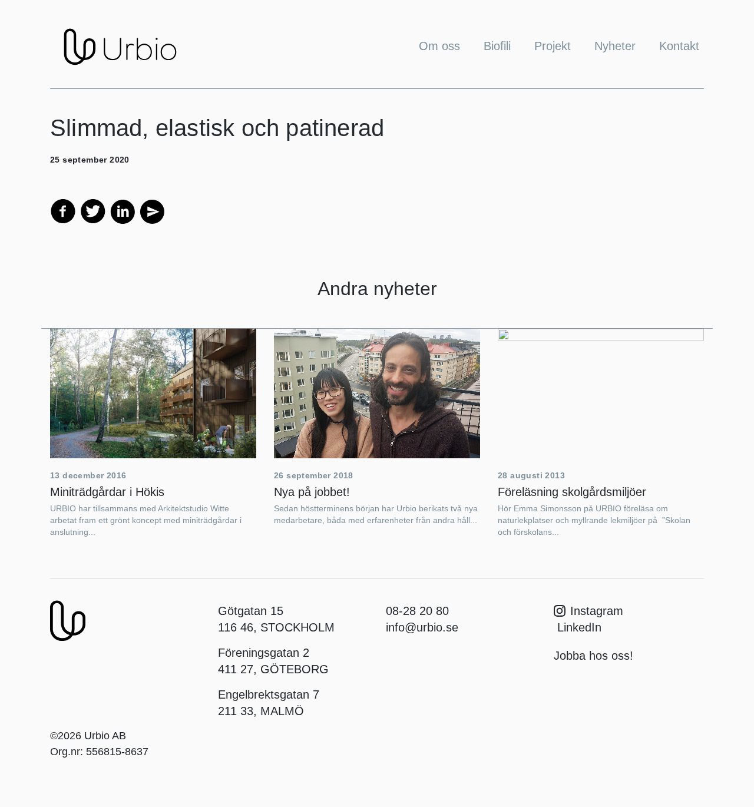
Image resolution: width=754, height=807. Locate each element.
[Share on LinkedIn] (122, 210)
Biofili (497, 45)
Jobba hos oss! (593, 655)
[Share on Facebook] (63, 210)
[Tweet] (93, 210)
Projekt (552, 45)
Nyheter (615, 45)
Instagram (596, 610)
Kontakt (679, 45)
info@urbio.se (422, 627)
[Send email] (152, 210)
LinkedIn (577, 627)
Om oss (439, 45)
